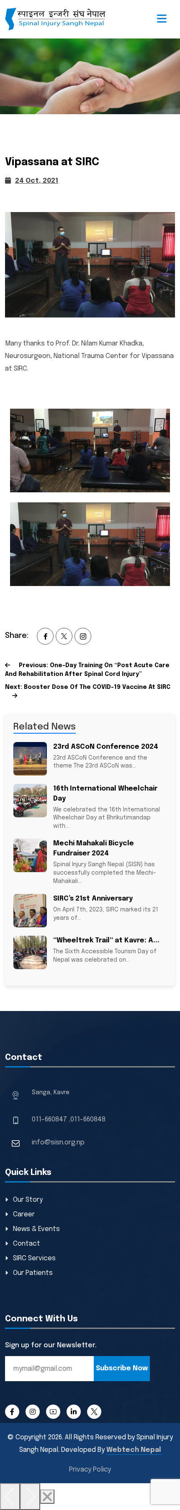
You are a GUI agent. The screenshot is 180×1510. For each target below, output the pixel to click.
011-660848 (87, 1119)
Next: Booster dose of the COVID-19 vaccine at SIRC (87, 687)
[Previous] (10, 1496)
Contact (26, 1243)
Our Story (28, 1199)
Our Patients (33, 1273)
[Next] (30, 1496)
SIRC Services (34, 1258)
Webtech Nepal (133, 1450)
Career (24, 1214)
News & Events (36, 1229)
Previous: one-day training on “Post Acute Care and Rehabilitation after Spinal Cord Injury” (87, 670)
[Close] (47, 1497)
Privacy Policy (90, 1469)
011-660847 (49, 1119)
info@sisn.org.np (58, 1142)
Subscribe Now (122, 1368)
